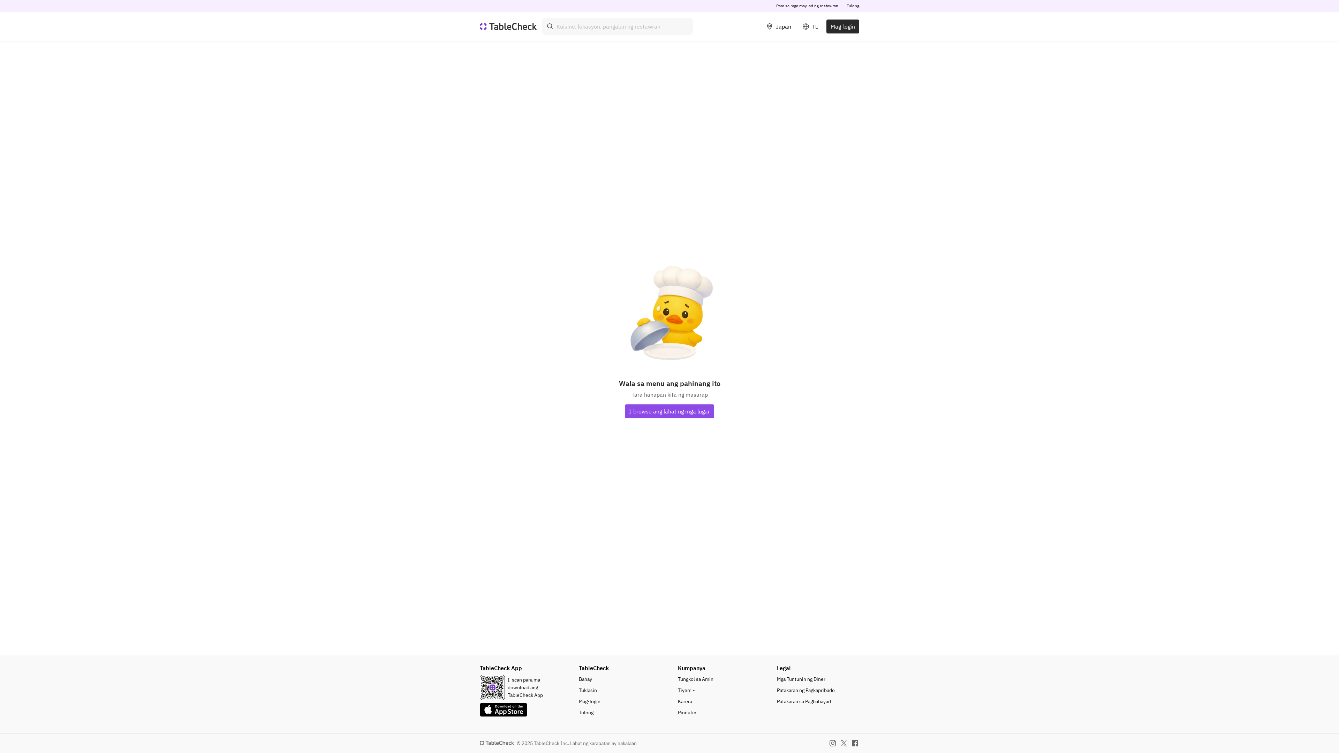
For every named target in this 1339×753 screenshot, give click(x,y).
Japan (783, 26)
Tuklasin (588, 690)
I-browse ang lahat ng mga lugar (669, 411)
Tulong (853, 5)
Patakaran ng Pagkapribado (806, 690)
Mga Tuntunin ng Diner (801, 679)
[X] (844, 743)
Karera (685, 701)
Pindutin (687, 712)
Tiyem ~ (686, 690)
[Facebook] (855, 743)
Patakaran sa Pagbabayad (804, 701)
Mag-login (843, 26)
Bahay (585, 679)
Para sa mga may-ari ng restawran (807, 5)
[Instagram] (833, 743)
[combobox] (617, 26)
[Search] (550, 26)
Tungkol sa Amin (695, 679)
